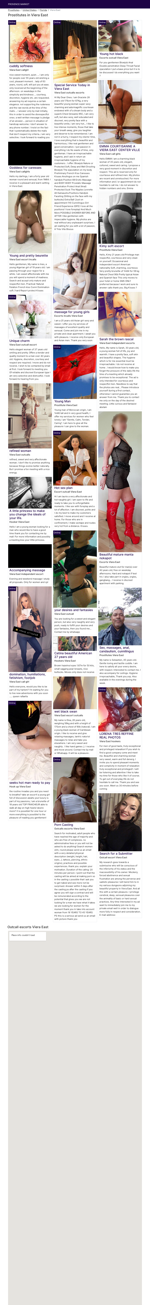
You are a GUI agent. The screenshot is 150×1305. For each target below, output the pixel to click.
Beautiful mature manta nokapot (116, 556)
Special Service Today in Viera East (72, 87)
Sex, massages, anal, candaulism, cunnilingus (116, 649)
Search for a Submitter (116, 853)
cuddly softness (21, 66)
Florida (43, 10)
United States (30, 10)
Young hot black (111, 54)
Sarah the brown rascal (116, 339)
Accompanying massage (27, 570)
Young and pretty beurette (28, 255)
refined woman (20, 451)
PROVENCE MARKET (18, 4)
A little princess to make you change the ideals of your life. (27, 514)
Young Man (62, 401)
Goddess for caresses (25, 167)
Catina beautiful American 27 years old (73, 655)
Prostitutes (13, 10)
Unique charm (19, 341)
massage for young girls (72, 312)
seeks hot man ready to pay (29, 782)
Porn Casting (63, 824)
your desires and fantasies (73, 610)
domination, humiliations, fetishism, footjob (27, 676)
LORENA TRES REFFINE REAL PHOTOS (116, 735)
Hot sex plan (63, 488)
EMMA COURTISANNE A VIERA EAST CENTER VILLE (119, 148)
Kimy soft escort (111, 246)
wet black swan (65, 711)
